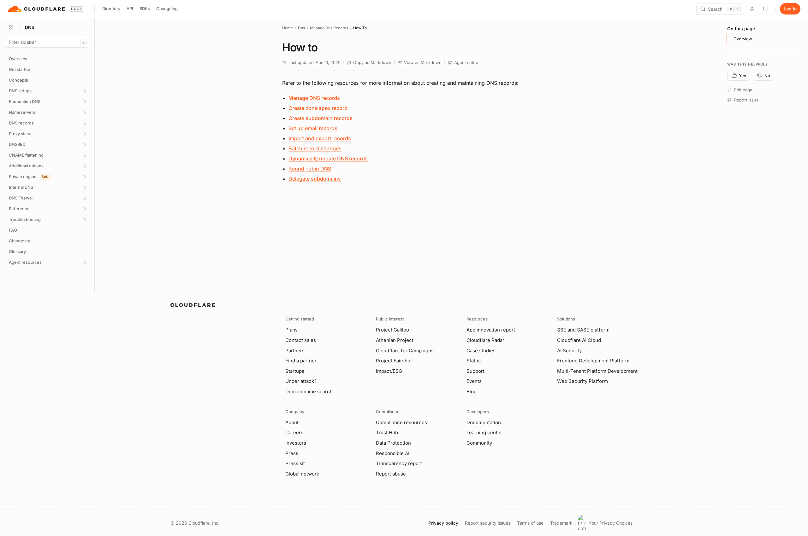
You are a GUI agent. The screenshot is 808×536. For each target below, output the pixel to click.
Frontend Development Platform (593, 361)
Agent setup (466, 62)
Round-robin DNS (309, 168)
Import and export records (319, 138)
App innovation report (490, 330)
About (292, 422)
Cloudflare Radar (485, 340)
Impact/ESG (389, 371)
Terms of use (530, 523)
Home (287, 28)
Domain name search (309, 392)
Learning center (484, 432)
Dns (301, 28)
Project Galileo (392, 330)
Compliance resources (401, 422)
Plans (291, 330)
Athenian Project (394, 340)
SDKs (145, 8)
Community (479, 443)
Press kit (295, 463)
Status (473, 361)
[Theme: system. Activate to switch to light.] (766, 9)
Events (474, 381)
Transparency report (399, 463)
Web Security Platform (582, 381)
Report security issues (487, 523)
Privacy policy (443, 523)
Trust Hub (387, 432)
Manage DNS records (314, 98)
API (130, 8)
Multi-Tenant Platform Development (597, 371)
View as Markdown (423, 62)
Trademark (561, 523)
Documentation (483, 422)
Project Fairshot (394, 361)
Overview (743, 38)
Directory (111, 8)
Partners (295, 351)
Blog (471, 392)
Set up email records (312, 128)
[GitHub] (752, 8)
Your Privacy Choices (611, 523)
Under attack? (301, 381)
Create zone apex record (318, 108)
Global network (302, 474)
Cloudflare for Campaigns (405, 351)
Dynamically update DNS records (328, 158)
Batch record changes (315, 148)
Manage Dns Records (329, 28)
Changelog (167, 8)
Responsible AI (392, 453)
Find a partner (301, 361)
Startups (294, 371)
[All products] (11, 27)
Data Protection (393, 443)
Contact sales (300, 340)
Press (291, 453)
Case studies (481, 351)
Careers (294, 432)
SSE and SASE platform (583, 330)
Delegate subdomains (314, 179)
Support (475, 371)
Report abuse (391, 474)
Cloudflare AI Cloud (579, 340)
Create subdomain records (320, 118)
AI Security (569, 351)
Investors (295, 443)
